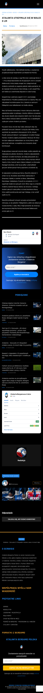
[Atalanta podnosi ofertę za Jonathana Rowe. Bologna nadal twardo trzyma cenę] (37, 317)
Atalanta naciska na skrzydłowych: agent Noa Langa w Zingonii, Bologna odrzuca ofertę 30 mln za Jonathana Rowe (15, 381)
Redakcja (21, 460)
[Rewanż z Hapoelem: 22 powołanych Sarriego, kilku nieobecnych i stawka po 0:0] (37, 355)
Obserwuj (37, 483)
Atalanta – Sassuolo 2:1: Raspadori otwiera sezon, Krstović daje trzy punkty (16, 344)
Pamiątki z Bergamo (13, 632)
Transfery (4, 322)
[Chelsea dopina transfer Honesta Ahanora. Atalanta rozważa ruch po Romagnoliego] (37, 305)
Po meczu (12, 26)
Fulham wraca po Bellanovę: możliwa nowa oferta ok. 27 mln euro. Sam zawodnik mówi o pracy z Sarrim (15, 368)
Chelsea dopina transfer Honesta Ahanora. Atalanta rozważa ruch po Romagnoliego (15, 305)
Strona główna (7, 12)
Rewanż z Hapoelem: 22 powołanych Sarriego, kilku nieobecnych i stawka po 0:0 (16, 355)
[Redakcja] (21, 452)
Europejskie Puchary (6, 360)
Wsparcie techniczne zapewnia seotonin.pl (22, 685)
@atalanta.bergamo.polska (17, 482)
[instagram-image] (8, 494)
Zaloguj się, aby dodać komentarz (21, 519)
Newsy (15, 12)
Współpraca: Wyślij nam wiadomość (16, 589)
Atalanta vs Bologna (11, 242)
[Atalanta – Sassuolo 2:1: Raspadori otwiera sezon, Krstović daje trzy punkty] (37, 344)
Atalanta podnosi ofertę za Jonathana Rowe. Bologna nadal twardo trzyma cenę (16, 318)
